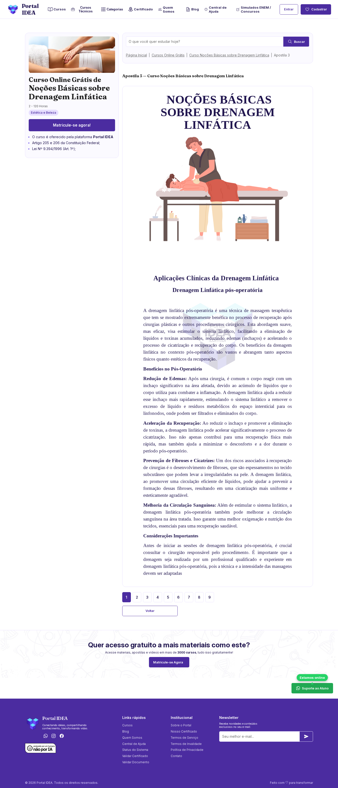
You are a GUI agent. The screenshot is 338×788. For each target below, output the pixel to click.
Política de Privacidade (187, 750)
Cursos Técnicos (85, 9)
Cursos (59, 9)
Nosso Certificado (184, 731)
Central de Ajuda (218, 9)
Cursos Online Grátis (168, 55)
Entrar (288, 9)
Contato (176, 756)
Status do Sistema (135, 750)
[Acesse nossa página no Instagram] (53, 736)
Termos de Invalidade (186, 744)
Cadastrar (319, 9)
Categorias (115, 9)
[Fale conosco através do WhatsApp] (45, 736)
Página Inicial (136, 55)
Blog (195, 9)
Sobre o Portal (181, 725)
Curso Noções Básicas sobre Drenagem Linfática (229, 55)
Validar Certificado (135, 756)
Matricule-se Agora (168, 662)
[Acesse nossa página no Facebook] (62, 736)
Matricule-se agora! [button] (72, 125)
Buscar (299, 42)
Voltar (149, 611)
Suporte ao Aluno (315, 688)
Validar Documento (135, 762)
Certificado (143, 9)
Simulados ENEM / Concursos (256, 9)
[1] (306, 736)
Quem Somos (168, 9)
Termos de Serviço (184, 737)
